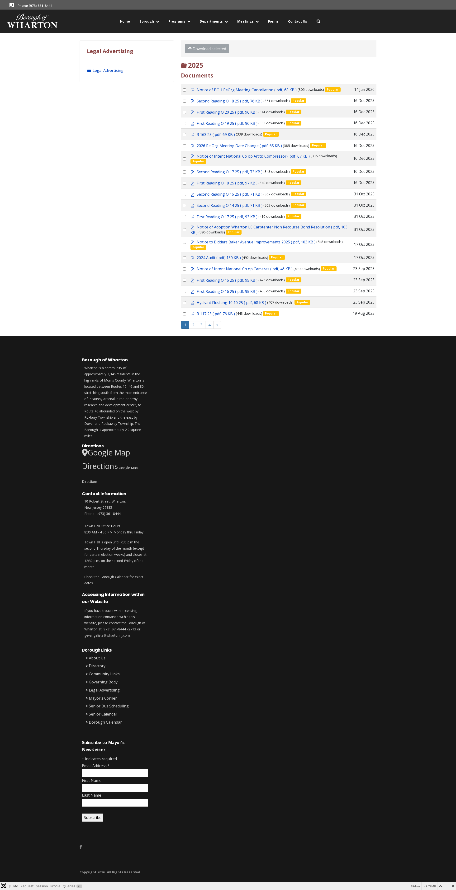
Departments (211, 21)
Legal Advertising (108, 70)
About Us (96, 658)
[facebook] (81, 847)
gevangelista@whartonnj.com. (107, 635)
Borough (146, 21)
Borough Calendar (105, 722)
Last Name (91, 795)
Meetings (245, 21)
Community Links (104, 674)
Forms (273, 21)
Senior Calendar (102, 714)
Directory (96, 665)
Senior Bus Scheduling (108, 706)
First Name (91, 780)
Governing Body (103, 682)
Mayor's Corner (102, 698)
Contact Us (297, 21)
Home (125, 21)
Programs (176, 21)
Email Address (96, 765)
